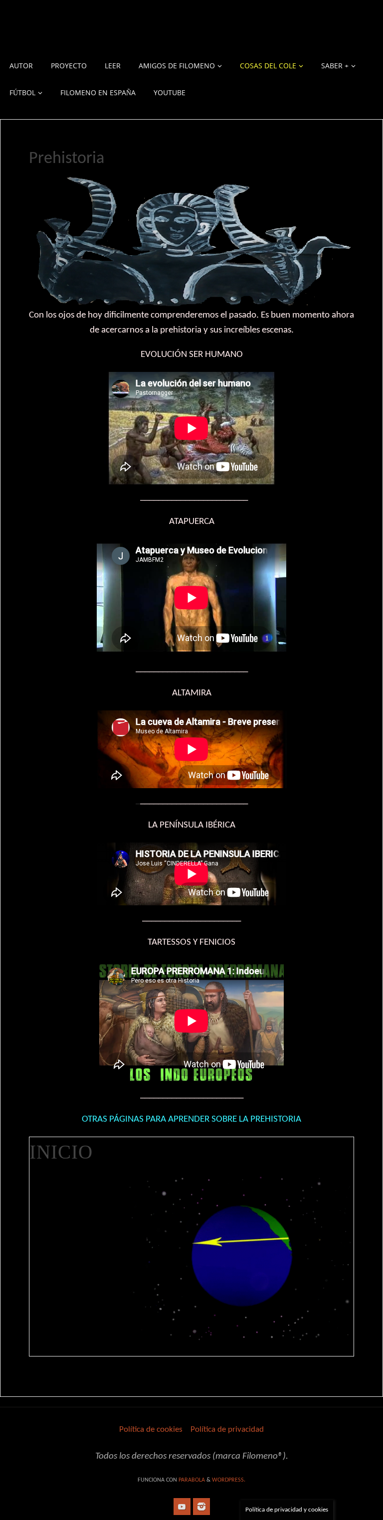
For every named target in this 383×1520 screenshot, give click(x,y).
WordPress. (228, 1480)
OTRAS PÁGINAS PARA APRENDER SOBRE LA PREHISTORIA (191, 1119)
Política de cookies (151, 1429)
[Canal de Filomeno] (182, 1506)
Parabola (192, 1480)
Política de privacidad (227, 1429)
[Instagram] (201, 1506)
